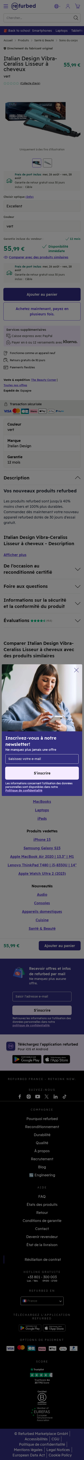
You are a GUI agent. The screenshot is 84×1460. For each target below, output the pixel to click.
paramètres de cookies (25, 737)
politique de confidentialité (37, 742)
